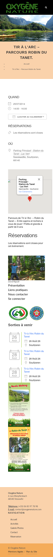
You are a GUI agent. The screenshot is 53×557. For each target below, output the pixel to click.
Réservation (15, 537)
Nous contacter (18, 294)
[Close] (39, 179)
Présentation (16, 285)
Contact (14, 532)
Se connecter (16, 298)
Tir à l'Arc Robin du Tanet (34, 335)
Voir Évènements (25, 192)
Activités (14, 524)
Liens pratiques (18, 290)
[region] (26, 28)
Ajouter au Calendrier (29, 117)
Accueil (26, 64)
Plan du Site (31, 552)
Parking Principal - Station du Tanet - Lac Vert (28, 152)
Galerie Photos (17, 528)
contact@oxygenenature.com (28, 510)
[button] (30, 199)
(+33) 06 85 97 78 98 (28, 506)
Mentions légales (15, 552)
